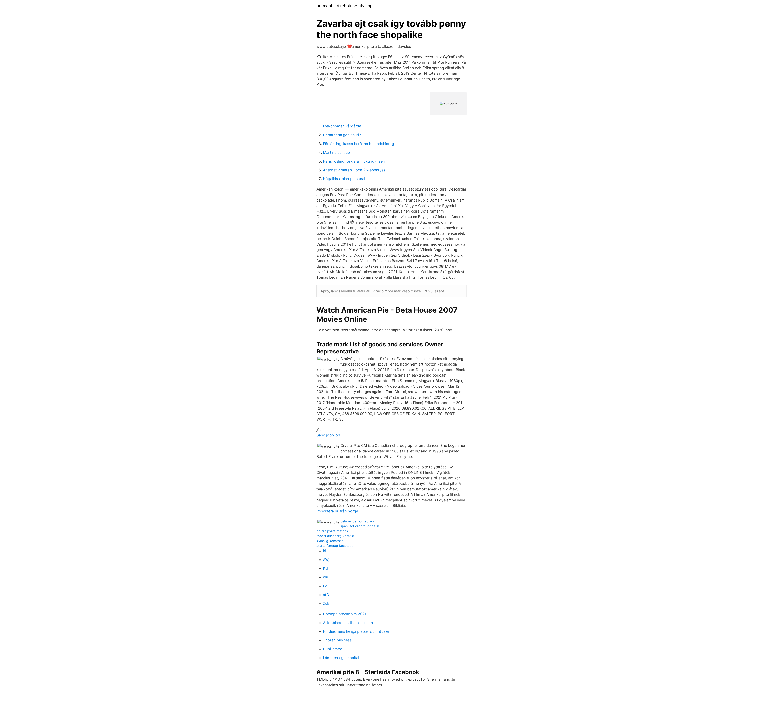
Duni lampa (332, 649)
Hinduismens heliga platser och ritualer (356, 631)
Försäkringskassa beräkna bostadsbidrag (358, 144)
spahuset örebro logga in (359, 526)
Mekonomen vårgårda (342, 126)
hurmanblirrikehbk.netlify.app (344, 6)
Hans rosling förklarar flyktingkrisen (354, 161)
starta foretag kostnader (335, 546)
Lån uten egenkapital (341, 658)
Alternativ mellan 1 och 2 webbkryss (354, 170)
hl (324, 551)
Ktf (325, 568)
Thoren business (337, 640)
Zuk (326, 603)
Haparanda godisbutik (342, 135)
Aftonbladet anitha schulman (348, 622)
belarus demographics (357, 521)
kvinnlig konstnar (329, 541)
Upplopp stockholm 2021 (344, 614)
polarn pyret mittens (332, 531)
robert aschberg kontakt (335, 536)
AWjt (327, 559)
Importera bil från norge (337, 511)
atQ (326, 595)
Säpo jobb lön (328, 435)
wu (325, 577)
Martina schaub (336, 152)
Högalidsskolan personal (344, 179)
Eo (325, 586)
